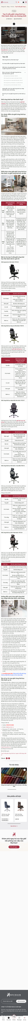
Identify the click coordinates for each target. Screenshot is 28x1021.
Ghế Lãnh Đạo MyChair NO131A (19, 815)
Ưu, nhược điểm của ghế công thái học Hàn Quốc (13, 63)
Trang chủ (3, 6)
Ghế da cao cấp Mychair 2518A (6, 815)
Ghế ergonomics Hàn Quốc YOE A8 (11, 75)
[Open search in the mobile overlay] (16, 2)
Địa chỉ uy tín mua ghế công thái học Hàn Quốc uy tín (13, 94)
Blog (8, 6)
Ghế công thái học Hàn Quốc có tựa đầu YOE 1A (13, 82)
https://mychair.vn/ (6, 747)
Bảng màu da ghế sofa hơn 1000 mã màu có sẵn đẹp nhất (14, 785)
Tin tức (12, 6)
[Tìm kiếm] (16, 3)
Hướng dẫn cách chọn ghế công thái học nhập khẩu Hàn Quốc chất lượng (13, 89)
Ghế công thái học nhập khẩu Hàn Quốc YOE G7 (13, 80)
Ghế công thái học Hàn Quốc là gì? (10, 59)
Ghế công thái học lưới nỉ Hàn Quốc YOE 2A (12, 84)
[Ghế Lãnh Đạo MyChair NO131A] (21, 806)
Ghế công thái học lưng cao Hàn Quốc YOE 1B (13, 78)
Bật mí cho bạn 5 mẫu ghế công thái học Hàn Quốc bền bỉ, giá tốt (11, 73)
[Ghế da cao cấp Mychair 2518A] (7, 806)
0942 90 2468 (10, 725)
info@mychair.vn (10, 727)
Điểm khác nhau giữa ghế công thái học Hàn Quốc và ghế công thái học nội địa (13, 68)
